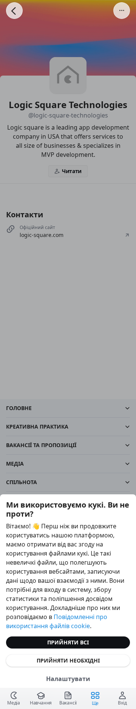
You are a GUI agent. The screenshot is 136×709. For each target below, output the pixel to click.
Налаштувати (68, 679)
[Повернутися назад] (14, 10)
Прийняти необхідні (68, 660)
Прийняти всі (68, 642)
